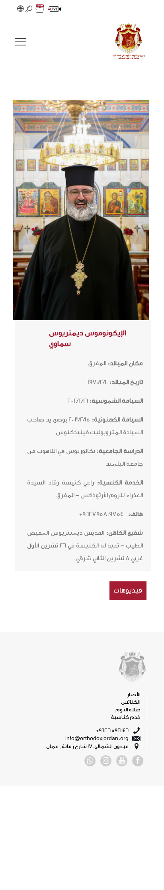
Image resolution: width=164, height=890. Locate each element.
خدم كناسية (126, 717)
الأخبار (134, 694)
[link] (128, 42)
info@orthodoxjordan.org (97, 738)
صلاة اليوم (128, 710)
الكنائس (131, 702)
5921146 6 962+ (112, 730)
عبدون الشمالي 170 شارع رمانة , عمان (87, 746)
